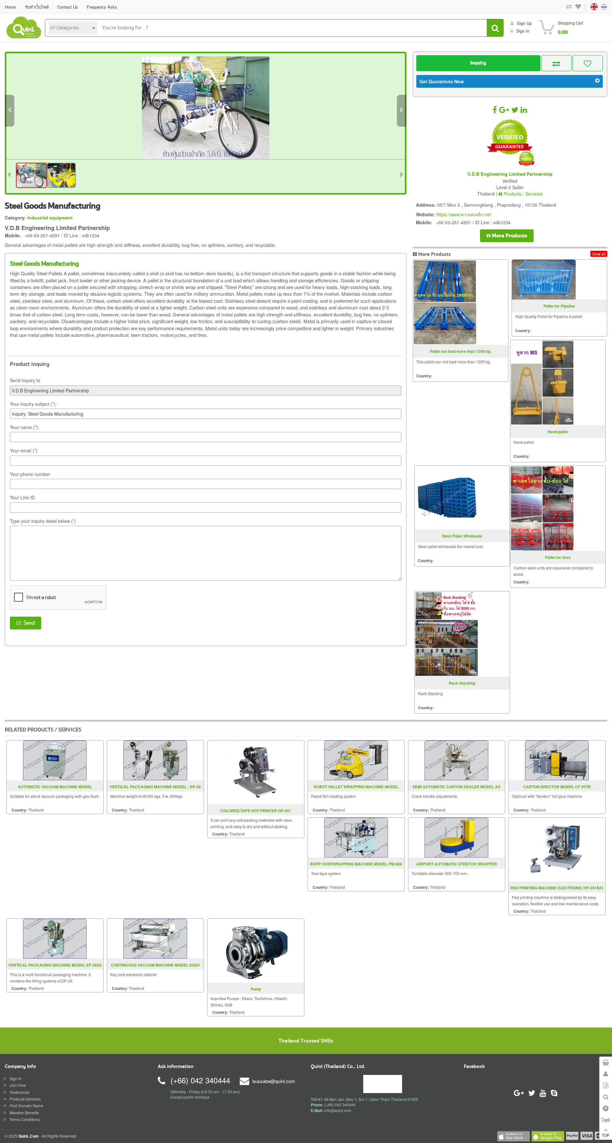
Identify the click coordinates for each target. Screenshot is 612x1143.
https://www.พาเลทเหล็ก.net (463, 214)
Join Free (18, 1085)
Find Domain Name (26, 1105)
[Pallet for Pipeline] (544, 280)
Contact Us (67, 6)
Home (10, 6)
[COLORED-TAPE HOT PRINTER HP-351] (256, 771)
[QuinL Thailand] (24, 26)
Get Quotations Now (441, 81)
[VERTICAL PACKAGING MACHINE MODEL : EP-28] (155, 759)
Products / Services (522, 193)
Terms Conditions (25, 1119)
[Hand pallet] (542, 382)
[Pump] (256, 949)
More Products (509, 235)
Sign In (16, 1078)
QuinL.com (28, 1136)
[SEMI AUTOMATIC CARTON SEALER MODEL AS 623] (456, 759)
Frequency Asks (102, 6)
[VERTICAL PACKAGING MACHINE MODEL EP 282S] (55, 938)
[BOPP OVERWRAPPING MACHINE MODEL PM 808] (356, 837)
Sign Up (524, 23)
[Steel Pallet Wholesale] (446, 498)
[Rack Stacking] (446, 634)
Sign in (522, 31)
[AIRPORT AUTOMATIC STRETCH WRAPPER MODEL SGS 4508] (456, 837)
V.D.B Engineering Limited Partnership (509, 174)
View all (599, 253)
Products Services (25, 1099)
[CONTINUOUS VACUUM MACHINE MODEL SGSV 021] (155, 938)
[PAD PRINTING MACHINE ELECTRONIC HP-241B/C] (557, 848)
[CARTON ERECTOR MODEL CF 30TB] (557, 759)
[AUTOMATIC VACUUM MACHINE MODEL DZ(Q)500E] (55, 759)
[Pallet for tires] (542, 508)
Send (28, 623)
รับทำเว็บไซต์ (37, 6)
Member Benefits (24, 1112)
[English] (588, 6)
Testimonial (19, 1092)
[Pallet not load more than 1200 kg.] (445, 302)
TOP (605, 1135)
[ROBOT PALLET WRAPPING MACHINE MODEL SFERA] (356, 759)
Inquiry (478, 63)
